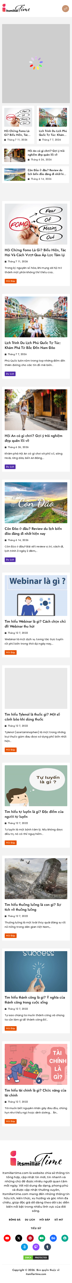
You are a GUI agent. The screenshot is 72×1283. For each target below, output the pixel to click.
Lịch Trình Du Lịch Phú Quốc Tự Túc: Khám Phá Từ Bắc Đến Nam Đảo (53, 137)
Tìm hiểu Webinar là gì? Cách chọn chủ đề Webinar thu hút (35, 624)
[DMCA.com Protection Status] (36, 1257)
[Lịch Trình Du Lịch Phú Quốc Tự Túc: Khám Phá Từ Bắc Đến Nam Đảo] (36, 317)
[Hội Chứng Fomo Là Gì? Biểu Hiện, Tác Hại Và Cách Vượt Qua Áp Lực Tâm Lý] (36, 224)
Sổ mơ (59, 1219)
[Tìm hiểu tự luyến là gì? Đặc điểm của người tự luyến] (36, 785)
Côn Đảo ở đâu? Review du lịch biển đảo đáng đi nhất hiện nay (47, 174)
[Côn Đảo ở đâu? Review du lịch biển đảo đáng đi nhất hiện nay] (36, 502)
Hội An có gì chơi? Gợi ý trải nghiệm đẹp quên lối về (46, 153)
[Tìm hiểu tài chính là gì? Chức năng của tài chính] (36, 1064)
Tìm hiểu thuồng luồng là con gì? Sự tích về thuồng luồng (33, 907)
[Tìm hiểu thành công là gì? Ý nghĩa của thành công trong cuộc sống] (36, 971)
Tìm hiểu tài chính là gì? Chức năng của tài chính (35, 1093)
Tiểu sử (36, 1228)
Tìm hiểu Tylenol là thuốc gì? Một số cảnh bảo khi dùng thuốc (32, 717)
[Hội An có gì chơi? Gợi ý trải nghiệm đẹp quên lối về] (36, 409)
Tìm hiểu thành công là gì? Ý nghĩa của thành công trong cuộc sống (35, 1000)
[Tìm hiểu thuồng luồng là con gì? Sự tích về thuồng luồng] (36, 878)
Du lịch (10, 373)
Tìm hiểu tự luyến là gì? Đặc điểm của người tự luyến (34, 814)
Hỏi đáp (10, 281)
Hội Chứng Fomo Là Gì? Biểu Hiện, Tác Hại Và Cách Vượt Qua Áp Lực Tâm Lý (16, 137)
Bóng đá (15, 1219)
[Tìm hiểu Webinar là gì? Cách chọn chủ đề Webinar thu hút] (36, 595)
